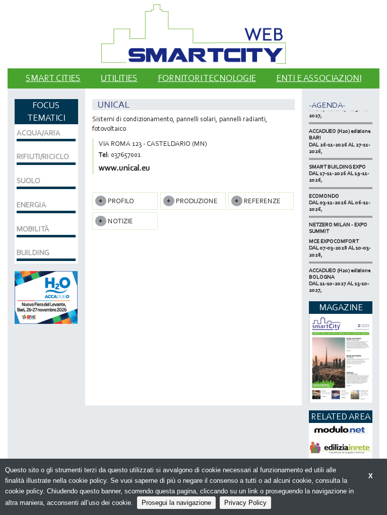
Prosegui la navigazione (176, 502)
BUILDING (33, 252)
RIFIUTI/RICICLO (43, 156)
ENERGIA (31, 204)
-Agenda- (327, 105)
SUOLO (28, 180)
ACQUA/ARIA (38, 132)
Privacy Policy (245, 502)
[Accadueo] (46, 296)
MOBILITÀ (33, 228)
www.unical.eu (124, 167)
